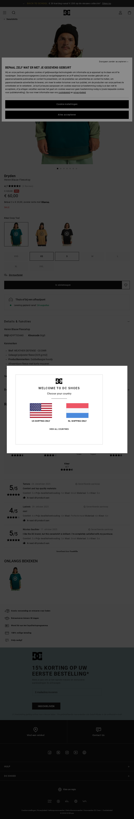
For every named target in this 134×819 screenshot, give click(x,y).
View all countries (59, 429)
